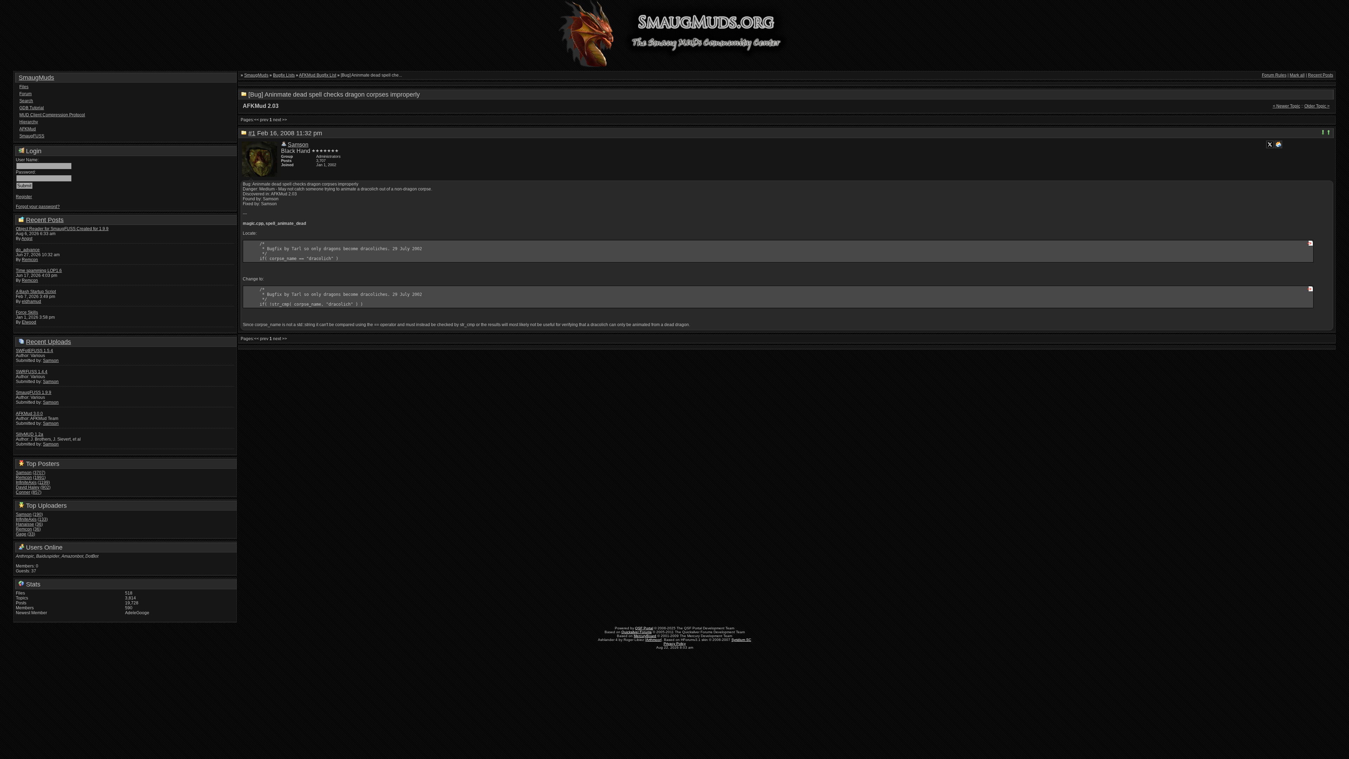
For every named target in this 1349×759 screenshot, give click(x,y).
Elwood (29, 322)
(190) (38, 514)
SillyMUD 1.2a (29, 434)
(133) (43, 519)
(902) (45, 487)
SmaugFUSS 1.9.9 (33, 392)
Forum (25, 93)
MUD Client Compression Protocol (52, 114)
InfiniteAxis (26, 482)
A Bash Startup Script (36, 291)
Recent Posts (45, 219)
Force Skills (27, 312)
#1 (251, 133)
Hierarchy (28, 121)
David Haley (27, 487)
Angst (26, 238)
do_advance (28, 249)
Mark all (1297, 75)
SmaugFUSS (31, 136)
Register (24, 196)
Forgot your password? (38, 206)
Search (26, 100)
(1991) (39, 477)
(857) (36, 492)
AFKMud (27, 128)
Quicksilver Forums (636, 632)
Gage (21, 534)
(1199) (44, 482)
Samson (51, 360)
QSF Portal (644, 628)
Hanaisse (25, 524)
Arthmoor (653, 640)
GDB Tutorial (31, 107)
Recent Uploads (48, 341)
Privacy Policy (675, 644)
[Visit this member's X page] (1270, 144)
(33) (31, 534)
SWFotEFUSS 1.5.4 (34, 350)
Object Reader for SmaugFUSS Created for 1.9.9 (62, 228)
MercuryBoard (645, 636)
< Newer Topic (1286, 106)
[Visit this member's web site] (1278, 144)
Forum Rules (1274, 75)
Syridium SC (741, 640)
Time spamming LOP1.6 (39, 270)
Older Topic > (1317, 106)
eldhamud (31, 301)
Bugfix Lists (284, 75)
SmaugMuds (36, 77)
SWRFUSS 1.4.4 (31, 371)
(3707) (39, 472)
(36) (39, 524)
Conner (23, 492)
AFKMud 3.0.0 (29, 413)
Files (23, 86)
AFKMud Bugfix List (317, 75)
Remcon (30, 259)
